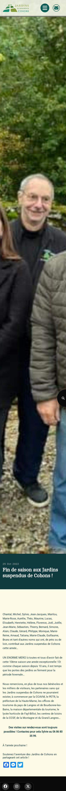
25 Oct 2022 (11, 564)
